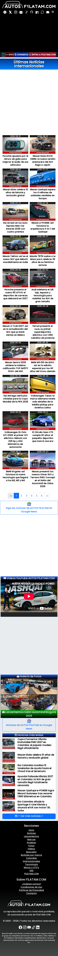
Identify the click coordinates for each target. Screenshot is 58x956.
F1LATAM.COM (31, 870)
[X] (10, 13)
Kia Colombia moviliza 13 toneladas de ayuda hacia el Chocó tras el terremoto (34, 764)
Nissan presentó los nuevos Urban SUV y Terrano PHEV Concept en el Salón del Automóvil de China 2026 (42, 479)
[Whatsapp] (42, 13)
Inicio (31, 826)
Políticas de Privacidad (31, 886)
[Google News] (48, 13)
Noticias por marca (31, 851)
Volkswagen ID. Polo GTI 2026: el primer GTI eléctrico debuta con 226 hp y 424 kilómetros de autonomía (15, 439)
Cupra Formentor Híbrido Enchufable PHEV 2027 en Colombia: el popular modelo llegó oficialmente (34, 740)
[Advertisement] (29, 98)
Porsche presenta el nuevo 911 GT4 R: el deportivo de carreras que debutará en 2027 (15, 294)
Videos (31, 845)
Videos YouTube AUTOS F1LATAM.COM (30, 578)
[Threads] (32, 13)
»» (47, 495)
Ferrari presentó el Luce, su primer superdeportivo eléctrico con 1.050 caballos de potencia (42, 332)
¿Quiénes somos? (31, 880)
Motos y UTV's (31, 863)
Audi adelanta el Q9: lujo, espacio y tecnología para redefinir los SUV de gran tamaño (43, 295)
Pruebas (31, 838)
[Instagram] (16, 13)
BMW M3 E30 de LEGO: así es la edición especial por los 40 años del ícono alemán (42, 367)
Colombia (31, 854)
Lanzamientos (31, 832)
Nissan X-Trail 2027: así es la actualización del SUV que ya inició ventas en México (15, 330)
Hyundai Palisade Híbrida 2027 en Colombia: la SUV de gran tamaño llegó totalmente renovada (35, 777)
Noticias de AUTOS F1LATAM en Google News (29, 723)
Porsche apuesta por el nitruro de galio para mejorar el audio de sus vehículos (15, 160)
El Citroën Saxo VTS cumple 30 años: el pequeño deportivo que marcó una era (42, 437)
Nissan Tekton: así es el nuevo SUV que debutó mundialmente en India (15, 259)
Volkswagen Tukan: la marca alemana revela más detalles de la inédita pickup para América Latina (42, 401)
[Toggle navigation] (3, 54)
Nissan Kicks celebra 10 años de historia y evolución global (15, 192)
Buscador (31, 848)
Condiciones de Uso (31, 883)
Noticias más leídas (30, 731)
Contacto (31, 889)
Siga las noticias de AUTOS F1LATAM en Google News (29, 509)
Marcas (31, 835)
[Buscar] (53, 13)
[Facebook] (5, 13)
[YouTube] (21, 13)
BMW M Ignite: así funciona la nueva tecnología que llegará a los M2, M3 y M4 (15, 476)
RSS (31, 866)
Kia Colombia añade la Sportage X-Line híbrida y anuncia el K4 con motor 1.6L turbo (34, 802)
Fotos (31, 842)
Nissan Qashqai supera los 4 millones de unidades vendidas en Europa (42, 194)
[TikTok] (26, 13)
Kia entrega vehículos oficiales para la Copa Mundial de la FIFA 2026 (15, 398)
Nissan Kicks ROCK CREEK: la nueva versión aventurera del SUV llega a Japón (42, 160)
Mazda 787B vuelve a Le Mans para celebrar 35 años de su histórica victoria (42, 261)
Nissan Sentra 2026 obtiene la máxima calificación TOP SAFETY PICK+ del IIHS (15, 367)
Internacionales (31, 857)
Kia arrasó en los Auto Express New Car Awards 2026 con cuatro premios (15, 227)
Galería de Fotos (30, 676)
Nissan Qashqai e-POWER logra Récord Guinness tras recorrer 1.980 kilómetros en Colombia (36, 789)
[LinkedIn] (37, 13)
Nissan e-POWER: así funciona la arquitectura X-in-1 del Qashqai (42, 227)
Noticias (31, 829)
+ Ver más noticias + (30, 812)
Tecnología (31, 860)
